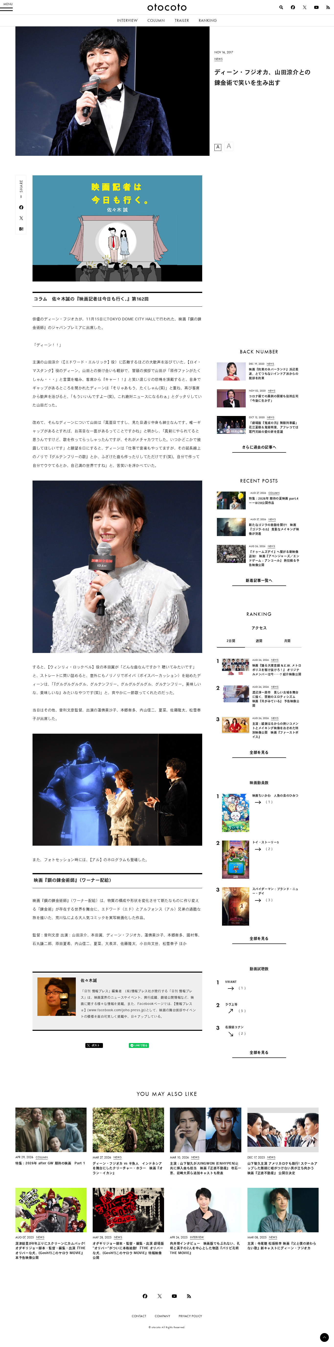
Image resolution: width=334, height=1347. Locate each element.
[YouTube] (316, 7)
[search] (281, 7)
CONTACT (139, 1316)
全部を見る (259, 753)
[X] (305, 7)
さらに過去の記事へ (259, 447)
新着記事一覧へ (259, 581)
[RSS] (328, 7)
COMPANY (162, 1316)
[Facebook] (293, 7)
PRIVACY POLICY (190, 1316)
